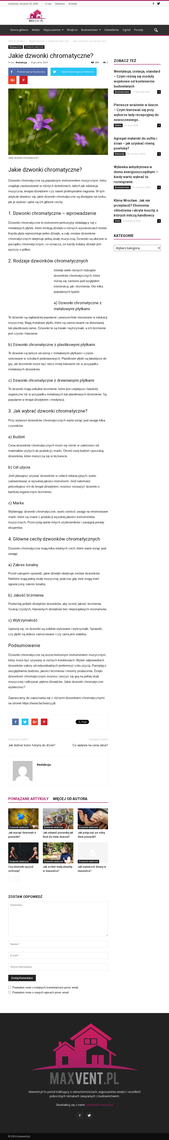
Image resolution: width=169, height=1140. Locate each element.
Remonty (119, 153)
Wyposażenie (52, 30)
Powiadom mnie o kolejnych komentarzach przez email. (45, 987)
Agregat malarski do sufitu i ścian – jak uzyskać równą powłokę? (135, 143)
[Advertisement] (112, 16)
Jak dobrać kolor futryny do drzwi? (31, 745)
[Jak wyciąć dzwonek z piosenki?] (23, 818)
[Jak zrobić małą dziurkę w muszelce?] (58, 852)
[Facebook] (153, 3)
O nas (48, 3)
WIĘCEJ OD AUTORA (70, 799)
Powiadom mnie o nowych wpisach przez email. (40, 992)
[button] (156, 30)
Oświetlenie (111, 30)
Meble (36, 30)
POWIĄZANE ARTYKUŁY (28, 799)
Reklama (60, 3)
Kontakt (73, 3)
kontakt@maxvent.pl (99, 1105)
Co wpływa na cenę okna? (90, 745)
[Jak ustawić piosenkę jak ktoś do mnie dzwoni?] (58, 818)
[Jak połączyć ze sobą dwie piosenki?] (93, 818)
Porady (138, 30)
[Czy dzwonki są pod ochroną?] (23, 852)
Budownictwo (89, 30)
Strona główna (19, 30)
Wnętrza (72, 30)
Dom (117, 220)
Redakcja (21, 62)
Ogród (126, 30)
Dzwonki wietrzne (34, 46)
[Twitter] (158, 3)
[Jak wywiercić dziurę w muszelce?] (93, 852)
